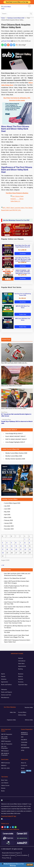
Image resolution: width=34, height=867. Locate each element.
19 (11, 549)
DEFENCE (24, 745)
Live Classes (4, 782)
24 (3, 553)
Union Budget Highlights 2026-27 (15, 442)
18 (7, 549)
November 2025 (9, 529)
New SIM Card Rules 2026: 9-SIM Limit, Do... (14, 363)
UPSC (22, 750)
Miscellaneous (5, 697)
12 (11, 546)
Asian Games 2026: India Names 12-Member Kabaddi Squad (17, 607)
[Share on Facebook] (11, 45)
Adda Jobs (13, 712)
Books (3, 791)
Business (20, 673)
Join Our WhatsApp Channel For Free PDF (16, 220)
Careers (26, 771)
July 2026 (7, 506)
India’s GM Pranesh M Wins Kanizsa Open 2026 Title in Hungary (16, 582)
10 (2, 546)
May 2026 (7, 511)
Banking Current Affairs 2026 (16, 18)
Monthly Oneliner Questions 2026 (15, 459)
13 (16, 546)
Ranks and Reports (6, 692)
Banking (20, 669)
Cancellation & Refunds (8, 855)
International (21, 660)
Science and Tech (6, 694)
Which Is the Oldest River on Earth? (11, 385)
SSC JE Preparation (6, 744)
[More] (29, 6)
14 (20, 546)
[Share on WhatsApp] (2, 45)
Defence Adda (22, 715)
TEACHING (24, 742)
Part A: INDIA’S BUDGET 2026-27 (15, 436)
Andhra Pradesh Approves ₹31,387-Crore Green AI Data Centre (16, 587)
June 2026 (7, 509)
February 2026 (8, 520)
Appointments (22, 666)
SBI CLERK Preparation (4, 737)
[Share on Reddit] (8, 45)
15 (25, 546)
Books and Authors (6, 684)
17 (2, 549)
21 (20, 549)
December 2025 (9, 526)
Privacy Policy (6, 857)
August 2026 (12, 503)
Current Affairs (22, 712)
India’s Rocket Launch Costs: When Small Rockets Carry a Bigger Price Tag (16, 636)
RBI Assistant (4, 750)
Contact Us (24, 765)
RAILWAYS (24, 739)
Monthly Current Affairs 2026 (13, 456)
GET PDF (30, 864)
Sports (3, 673)
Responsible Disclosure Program (11, 852)
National (20, 658)
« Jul (2, 565)
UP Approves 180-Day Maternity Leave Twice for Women (17, 626)
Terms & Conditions (22, 855)
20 (16, 549)
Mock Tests (4, 780)
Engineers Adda (11, 720)
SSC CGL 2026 (5, 768)
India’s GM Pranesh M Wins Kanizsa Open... (14, 408)
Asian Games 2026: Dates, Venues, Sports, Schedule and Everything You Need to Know (17, 612)
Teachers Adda (29, 707)
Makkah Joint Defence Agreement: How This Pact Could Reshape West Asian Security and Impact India (17, 592)
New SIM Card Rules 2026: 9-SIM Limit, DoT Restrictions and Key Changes (17, 574)
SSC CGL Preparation (4, 747)
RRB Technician (5, 762)
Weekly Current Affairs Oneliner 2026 (16, 453)
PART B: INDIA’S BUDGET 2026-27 (16, 439)
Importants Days (22, 684)
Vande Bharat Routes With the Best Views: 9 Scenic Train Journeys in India (17, 622)
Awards (3, 676)
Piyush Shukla (7, 41)
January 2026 (8, 523)
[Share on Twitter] (14, 45)
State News (21, 663)
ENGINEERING (25, 747)
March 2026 (7, 517)
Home (3, 18)
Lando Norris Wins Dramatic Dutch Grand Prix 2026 (16, 631)
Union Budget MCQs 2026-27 (14, 433)
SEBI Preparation (6, 741)
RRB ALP (3, 765)
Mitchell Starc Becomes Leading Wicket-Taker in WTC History (17, 598)
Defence (20, 676)
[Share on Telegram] (5, 45)
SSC (22, 737)
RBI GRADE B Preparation (5, 754)
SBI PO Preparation (6, 734)
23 (30, 549)
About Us (23, 762)
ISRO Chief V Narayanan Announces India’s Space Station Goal (17, 641)
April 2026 (7, 514)
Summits (20, 679)
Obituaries (4, 689)
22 (25, 549)
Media (22, 768)
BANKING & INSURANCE (24, 733)
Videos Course (5, 785)
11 (7, 546)
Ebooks (3, 788)
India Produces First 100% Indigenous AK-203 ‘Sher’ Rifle (16, 603)
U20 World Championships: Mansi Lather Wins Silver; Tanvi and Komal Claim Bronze (17, 617)
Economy (20, 682)
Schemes (3, 679)
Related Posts (6, 339)
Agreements (4, 682)
